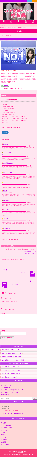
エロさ (3, 432)
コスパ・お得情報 (6, 425)
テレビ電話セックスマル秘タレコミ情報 (13, 360)
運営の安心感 (5, 444)
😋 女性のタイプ (6, 200)
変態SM (3, 435)
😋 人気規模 (5, 219)
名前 (18, 331)
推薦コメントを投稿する (30, 253)
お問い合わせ (5, 394)
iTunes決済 (5, 132)
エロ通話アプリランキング (9, 377)
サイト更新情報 (5, 387)
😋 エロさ (4, 182)
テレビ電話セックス (6, 427)
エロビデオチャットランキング (10, 366)
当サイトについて (6, 385)
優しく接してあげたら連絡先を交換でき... (14, 413)
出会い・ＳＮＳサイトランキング (11, 373)
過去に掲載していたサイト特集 (9, 392)
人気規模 (3, 442)
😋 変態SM (4, 191)
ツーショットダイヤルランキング (11, 370)
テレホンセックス (6, 430)
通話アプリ (6, 85)
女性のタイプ (5, 437)
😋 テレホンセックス (7, 172)
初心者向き (4, 439)
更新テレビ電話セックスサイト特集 (13, 356)
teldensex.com (19, 454)
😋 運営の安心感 (6, 228)
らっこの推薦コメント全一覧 (28, 251)
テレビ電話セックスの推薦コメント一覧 (12, 390)
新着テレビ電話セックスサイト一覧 (12, 353)
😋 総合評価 (5, 144)
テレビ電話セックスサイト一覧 (10, 349)
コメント (2, 313)
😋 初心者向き (5, 209)
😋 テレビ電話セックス (7, 163)
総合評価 (3, 423)
